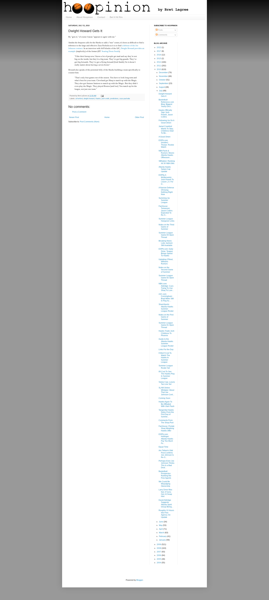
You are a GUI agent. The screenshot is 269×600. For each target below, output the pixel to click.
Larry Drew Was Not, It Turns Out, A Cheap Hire (165, 493)
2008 (159, 548)
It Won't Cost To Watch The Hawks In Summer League (165, 357)
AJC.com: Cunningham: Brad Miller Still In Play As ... (166, 297)
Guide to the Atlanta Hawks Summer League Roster (166, 342)
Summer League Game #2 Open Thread (166, 277)
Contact (101, 17)
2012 (159, 62)
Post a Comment (79, 112)
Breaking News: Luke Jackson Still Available (166, 243)
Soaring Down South (110, 51)
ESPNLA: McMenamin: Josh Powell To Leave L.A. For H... (166, 179)
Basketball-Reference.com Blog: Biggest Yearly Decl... (166, 103)
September (164, 83)
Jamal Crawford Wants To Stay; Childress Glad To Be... (166, 129)
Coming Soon (164, 398)
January (162, 540)
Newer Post (74, 117)
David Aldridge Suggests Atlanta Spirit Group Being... (166, 503)
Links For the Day (166, 349)
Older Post (139, 117)
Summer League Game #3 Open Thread (166, 235)
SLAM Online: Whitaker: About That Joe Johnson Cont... (166, 391)
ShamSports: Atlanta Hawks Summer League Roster (166, 307)
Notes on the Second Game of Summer (166, 269)
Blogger (139, 580)
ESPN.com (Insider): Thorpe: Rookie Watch (166, 143)
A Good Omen (164, 137)
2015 (159, 58)
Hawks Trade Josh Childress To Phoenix (166, 333)
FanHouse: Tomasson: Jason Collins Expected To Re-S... (165, 210)
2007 (159, 552)
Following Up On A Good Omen (166, 121)
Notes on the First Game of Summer (166, 317)
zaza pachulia (124, 98)
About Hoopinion (84, 17)
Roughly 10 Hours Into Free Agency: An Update (166, 513)
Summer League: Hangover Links (166, 220)
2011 (159, 66)
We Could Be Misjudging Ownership (164, 483)
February (163, 536)
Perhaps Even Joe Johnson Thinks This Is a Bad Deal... (166, 464)
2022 (159, 47)
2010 (159, 69)
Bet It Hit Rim (116, 17)
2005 (159, 559)
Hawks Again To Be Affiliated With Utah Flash (166, 404)
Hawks (98, 98)
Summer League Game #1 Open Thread (166, 325)
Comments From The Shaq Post (166, 421)
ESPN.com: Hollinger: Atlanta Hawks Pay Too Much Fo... (166, 438)
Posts (160, 30)
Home (69, 17)
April (161, 529)
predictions (114, 98)
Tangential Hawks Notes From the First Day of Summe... (166, 413)
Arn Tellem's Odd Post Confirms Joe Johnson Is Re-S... (166, 453)
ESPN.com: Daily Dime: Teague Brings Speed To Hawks (166, 252)
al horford (79, 98)
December (163, 72)
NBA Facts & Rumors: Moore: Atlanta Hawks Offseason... (167, 154)
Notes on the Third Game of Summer (166, 227)
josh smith (105, 98)
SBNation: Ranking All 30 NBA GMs (167, 162)
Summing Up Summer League (164, 200)
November (163, 76)
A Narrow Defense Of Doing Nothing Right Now (166, 191)
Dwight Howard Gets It (165, 95)
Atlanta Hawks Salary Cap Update (165, 169)
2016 (159, 55)
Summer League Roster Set (166, 367)
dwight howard (89, 98)
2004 (159, 563)
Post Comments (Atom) (89, 122)
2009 (159, 544)
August (162, 87)
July (161, 91)
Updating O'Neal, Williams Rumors (166, 261)
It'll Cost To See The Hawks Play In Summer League (167, 374)
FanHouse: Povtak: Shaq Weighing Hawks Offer (167, 428)
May (161, 525)
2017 (159, 51)
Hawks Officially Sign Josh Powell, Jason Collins (166, 113)
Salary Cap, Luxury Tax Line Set (167, 383)
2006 (159, 555)
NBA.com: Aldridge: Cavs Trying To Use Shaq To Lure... (166, 287)
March (162, 533)
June (161, 522)
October (162, 80)
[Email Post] (102, 96)
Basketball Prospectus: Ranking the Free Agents (165, 474)
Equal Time (163, 447)
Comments (162, 35)
